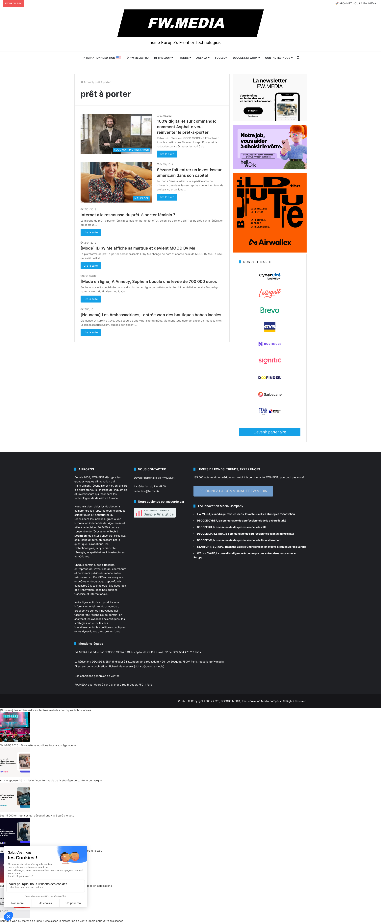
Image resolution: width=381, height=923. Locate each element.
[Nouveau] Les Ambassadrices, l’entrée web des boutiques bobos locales (151, 314)
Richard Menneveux (121, 666)
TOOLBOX (221, 57)
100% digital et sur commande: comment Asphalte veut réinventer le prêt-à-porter (186, 127)
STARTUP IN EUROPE (210, 546)
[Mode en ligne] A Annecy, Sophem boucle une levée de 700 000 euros (149, 281)
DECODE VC (204, 540)
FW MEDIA (203, 514)
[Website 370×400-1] (270, 251)
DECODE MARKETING (210, 533)
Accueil (88, 82)
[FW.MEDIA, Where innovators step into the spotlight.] (190, 29)
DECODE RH (204, 527)
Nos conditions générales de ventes (96, 675)
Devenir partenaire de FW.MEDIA (154, 477)
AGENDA (201, 57)
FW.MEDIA (98, 477)
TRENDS (183, 57)
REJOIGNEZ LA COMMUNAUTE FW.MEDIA (233, 491)
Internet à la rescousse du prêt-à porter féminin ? (128, 214)
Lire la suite (167, 154)
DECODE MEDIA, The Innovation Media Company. (251, 701)
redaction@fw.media (146, 491)
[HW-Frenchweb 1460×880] (270, 168)
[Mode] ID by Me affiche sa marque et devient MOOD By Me (138, 248)
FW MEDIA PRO (139, 57)
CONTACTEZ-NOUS (277, 57)
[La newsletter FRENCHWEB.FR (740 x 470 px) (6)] (270, 119)
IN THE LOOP (162, 57)
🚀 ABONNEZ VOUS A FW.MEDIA (355, 3)
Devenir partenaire (270, 432)
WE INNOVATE (206, 553)
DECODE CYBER (207, 520)
